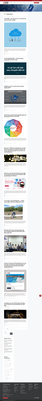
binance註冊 (5, 374)
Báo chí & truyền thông (16, 53)
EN (30, 2)
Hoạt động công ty (36, 388)
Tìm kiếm (11, 333)
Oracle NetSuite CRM (23, 386)
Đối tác (15, 389)
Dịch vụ (18, 2)
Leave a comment (7, 54)
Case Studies (11, 168)
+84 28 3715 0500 (8, 394)
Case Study (6, 167)
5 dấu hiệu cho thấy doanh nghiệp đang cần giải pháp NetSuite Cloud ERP (15, 115)
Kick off (5, 298)
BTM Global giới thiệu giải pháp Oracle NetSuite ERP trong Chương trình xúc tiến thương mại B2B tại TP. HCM (8, 365)
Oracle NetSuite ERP (9, 53)
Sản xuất (21, 391)
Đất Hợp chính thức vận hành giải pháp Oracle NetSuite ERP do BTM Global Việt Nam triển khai (14, 231)
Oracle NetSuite (6, 109)
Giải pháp (14, 2)
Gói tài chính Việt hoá (23, 392)
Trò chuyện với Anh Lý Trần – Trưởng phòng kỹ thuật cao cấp (8, 379)
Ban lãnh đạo (15, 387)
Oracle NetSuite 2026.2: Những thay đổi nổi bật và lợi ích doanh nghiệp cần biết (8, 349)
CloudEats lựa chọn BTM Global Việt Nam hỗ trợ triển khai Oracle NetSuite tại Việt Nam (14, 304)
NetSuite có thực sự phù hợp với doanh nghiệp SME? (14, 87)
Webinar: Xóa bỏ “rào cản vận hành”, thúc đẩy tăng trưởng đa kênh (8, 346)
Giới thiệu (11, 2)
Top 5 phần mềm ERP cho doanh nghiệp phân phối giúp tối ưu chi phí (8, 352)
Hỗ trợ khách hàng (31, 386)
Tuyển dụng (24, 2)
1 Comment (6, 196)
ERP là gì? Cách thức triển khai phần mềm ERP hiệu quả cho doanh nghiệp (8, 344)
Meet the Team (6, 225)
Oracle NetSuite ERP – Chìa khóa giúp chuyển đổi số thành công (13, 59)
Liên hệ (28, 2)
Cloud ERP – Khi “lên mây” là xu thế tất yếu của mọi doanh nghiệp (15, 19)
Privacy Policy (13, 400)
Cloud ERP (6, 53)
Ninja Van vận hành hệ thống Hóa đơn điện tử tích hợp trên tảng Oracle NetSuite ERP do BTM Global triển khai (15, 174)
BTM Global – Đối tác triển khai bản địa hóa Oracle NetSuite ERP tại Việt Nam (8, 341)
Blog (5, 224)
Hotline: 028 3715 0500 (36, 0)
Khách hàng (15, 388)
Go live (5, 257)
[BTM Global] (5, 3)
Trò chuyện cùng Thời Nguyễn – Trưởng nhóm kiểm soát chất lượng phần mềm (14, 201)
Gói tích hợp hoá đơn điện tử (24, 393)
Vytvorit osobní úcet (6, 363)
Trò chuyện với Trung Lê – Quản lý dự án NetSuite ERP (8, 375)
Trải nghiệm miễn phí (36, 2)
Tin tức (21, 2)
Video (5, 80)
